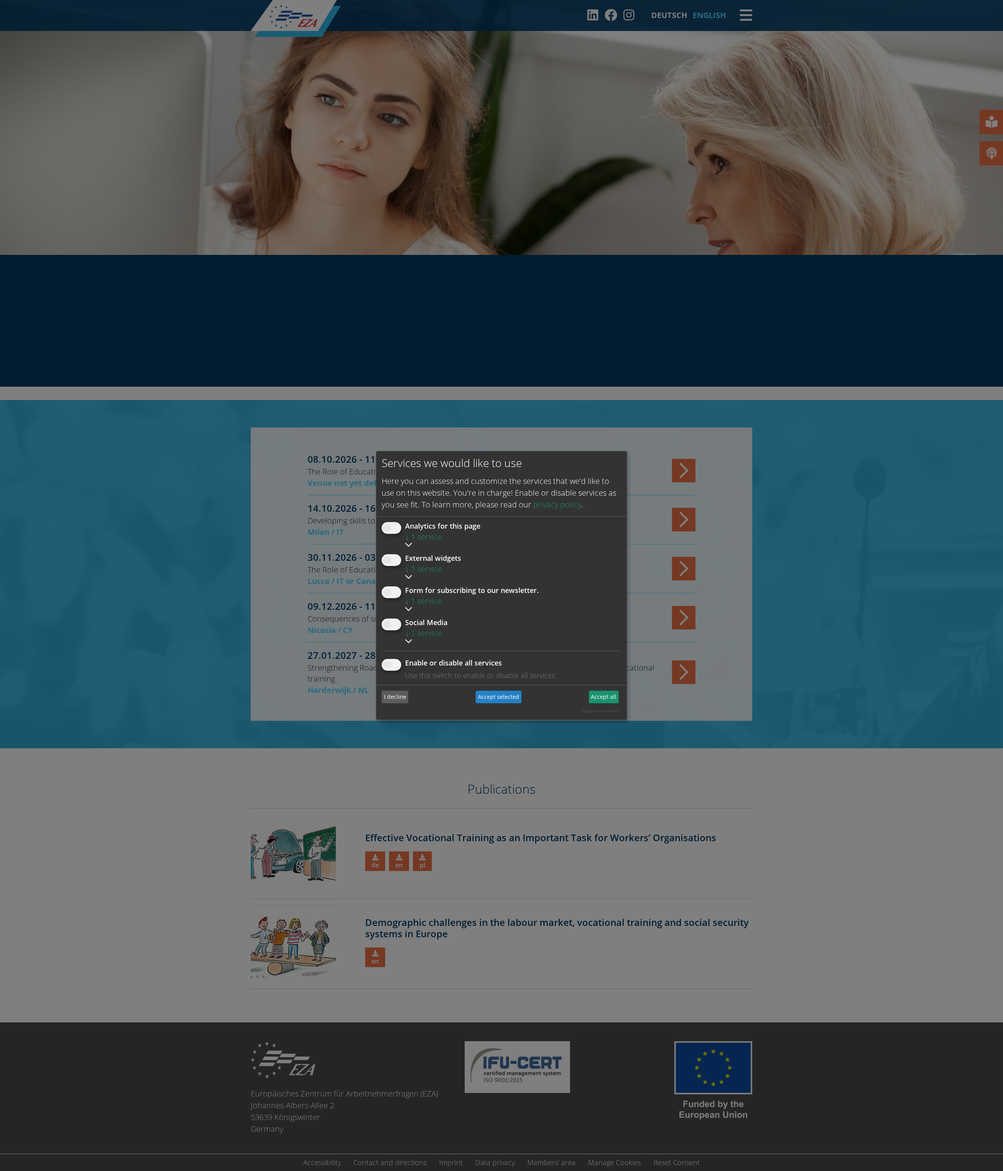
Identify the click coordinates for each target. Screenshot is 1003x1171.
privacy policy (557, 504)
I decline (395, 696)
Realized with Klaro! (599, 711)
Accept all (603, 696)
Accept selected (498, 696)
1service (423, 536)
